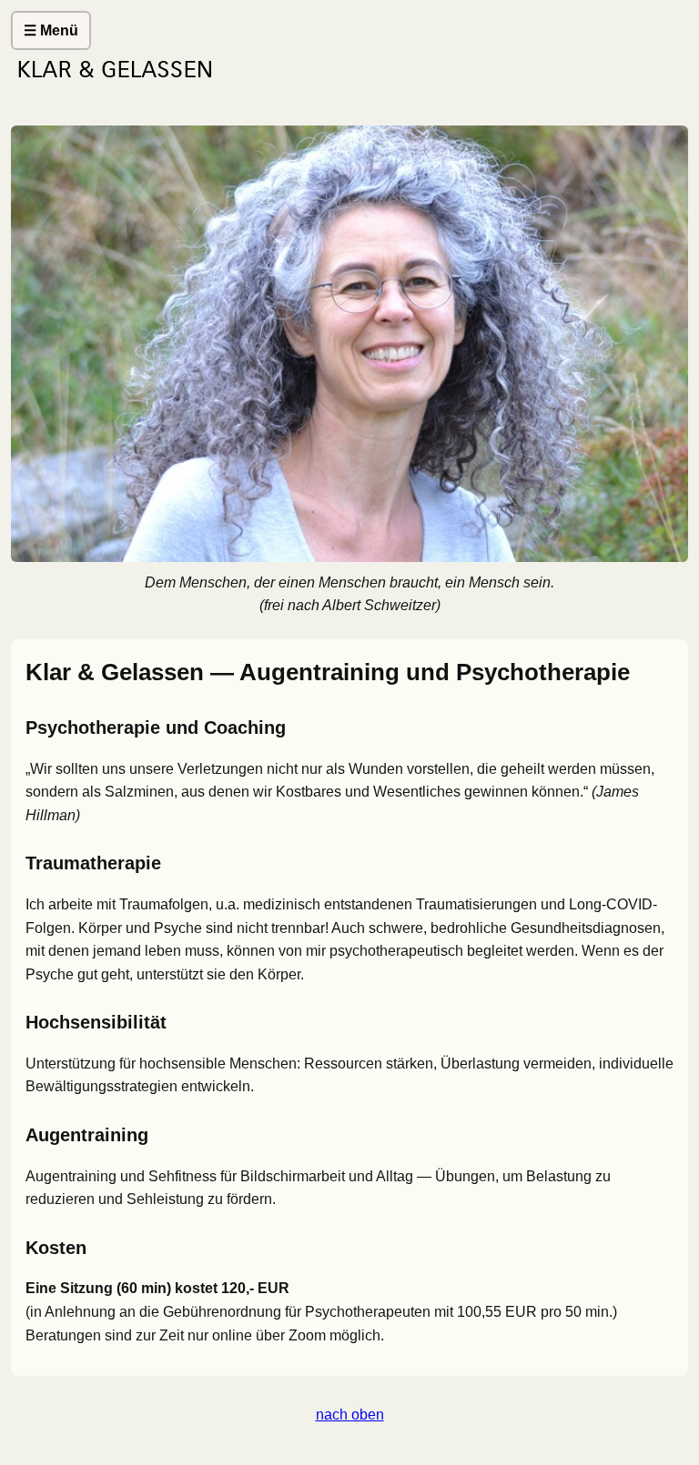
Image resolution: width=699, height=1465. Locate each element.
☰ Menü (51, 30)
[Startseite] (349, 82)
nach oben (350, 1414)
